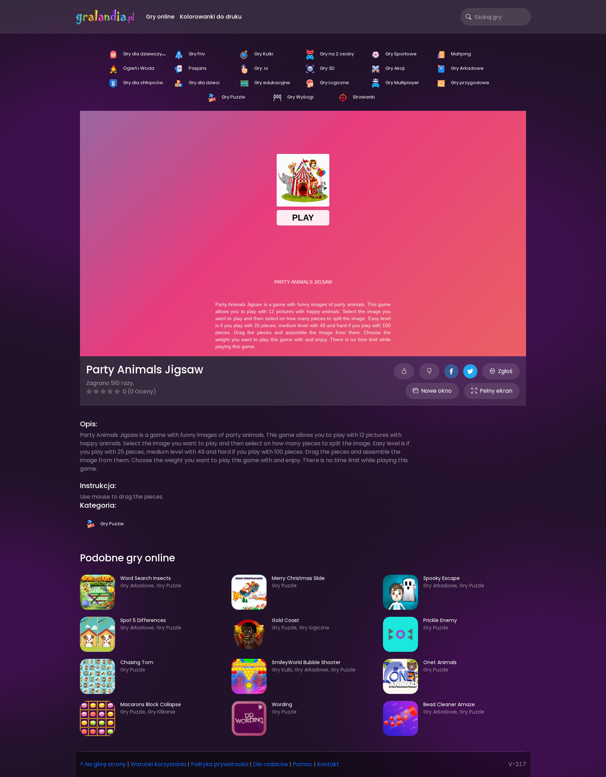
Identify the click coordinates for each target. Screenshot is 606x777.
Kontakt (328, 764)
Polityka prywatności (219, 764)
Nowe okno (436, 391)
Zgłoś (505, 371)
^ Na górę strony (103, 764)
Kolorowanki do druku (211, 17)
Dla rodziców (270, 764)
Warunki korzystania (158, 764)
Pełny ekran (496, 391)
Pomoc (302, 764)
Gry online (160, 17)
